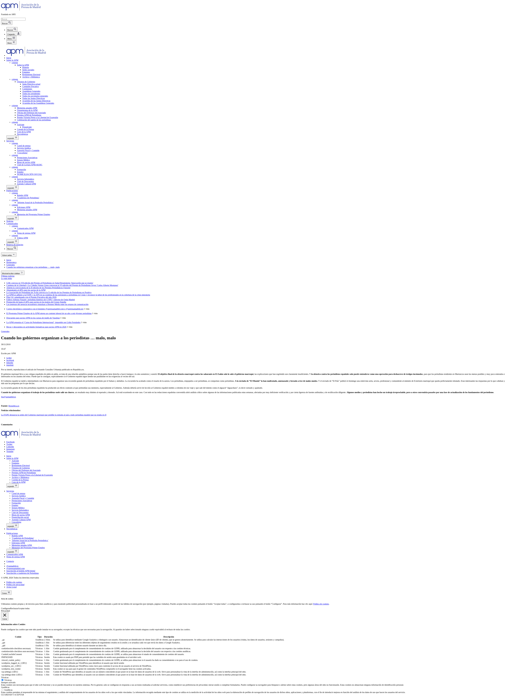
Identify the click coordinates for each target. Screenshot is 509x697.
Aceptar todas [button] (24, 608)
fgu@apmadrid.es (8, 397)
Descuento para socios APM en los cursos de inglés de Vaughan (33, 318)
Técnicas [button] (4, 677)
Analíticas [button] (5, 687)
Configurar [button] (5, 608)
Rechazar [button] (14, 608)
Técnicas (8, 680)
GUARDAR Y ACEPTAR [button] (12, 695)
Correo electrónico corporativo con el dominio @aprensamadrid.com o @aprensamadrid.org (44, 309)
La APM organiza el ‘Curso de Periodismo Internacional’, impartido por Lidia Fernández (43, 322)
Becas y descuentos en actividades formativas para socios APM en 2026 (36, 327)
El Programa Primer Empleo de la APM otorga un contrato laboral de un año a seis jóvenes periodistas (49, 313)
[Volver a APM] (21, 10)
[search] (12, 29)
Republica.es (13, 406)
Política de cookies (321, 604)
